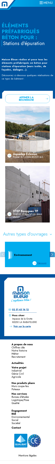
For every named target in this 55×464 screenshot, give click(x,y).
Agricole (16, 377)
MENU (48, 2)
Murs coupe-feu (20, 386)
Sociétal (16, 423)
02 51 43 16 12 (20, 309)
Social (15, 420)
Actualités (18, 363)
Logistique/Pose (20, 400)
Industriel (17, 370)
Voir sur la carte (22, 326)
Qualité (15, 403)
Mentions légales (27, 455)
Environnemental (21, 417)
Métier (15, 354)
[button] (52, 254)
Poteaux (16, 389)
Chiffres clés (18, 347)
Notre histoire (19, 350)
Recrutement (18, 357)
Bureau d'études (20, 397)
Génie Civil (18, 374)
